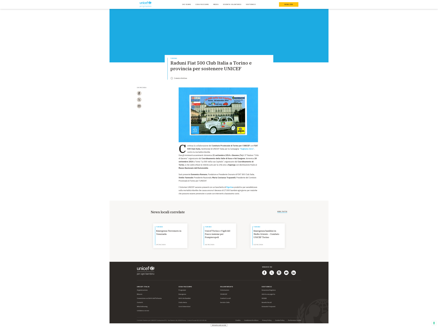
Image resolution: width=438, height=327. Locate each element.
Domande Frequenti (268, 306)
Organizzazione (142, 290)
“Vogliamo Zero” (247, 149)
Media (216, 4)
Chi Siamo (186, 4)
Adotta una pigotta (268, 294)
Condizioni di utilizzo (251, 320)
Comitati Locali (225, 298)
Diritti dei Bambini (184, 298)
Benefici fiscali (267, 302)
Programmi (182, 290)
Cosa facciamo (202, 4)
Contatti (140, 302)
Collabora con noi (143, 310)
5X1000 (264, 298)
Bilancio (139, 294)
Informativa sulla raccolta (219, 325)
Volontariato (224, 290)
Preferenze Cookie (294, 320)
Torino (173, 58)
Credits (238, 320)
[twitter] (139, 100)
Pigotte (229, 187)
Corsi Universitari (184, 306)
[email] (139, 106)
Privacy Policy (266, 320)
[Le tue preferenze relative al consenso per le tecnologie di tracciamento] (434, 323)
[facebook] (139, 93)
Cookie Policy (279, 320)
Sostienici (251, 4)
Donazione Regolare (269, 290)
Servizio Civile (225, 302)
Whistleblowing (142, 306)
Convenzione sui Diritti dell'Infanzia (149, 298)
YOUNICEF (223, 294)
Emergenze (182, 294)
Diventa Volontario (232, 4)
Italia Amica (183, 302)
